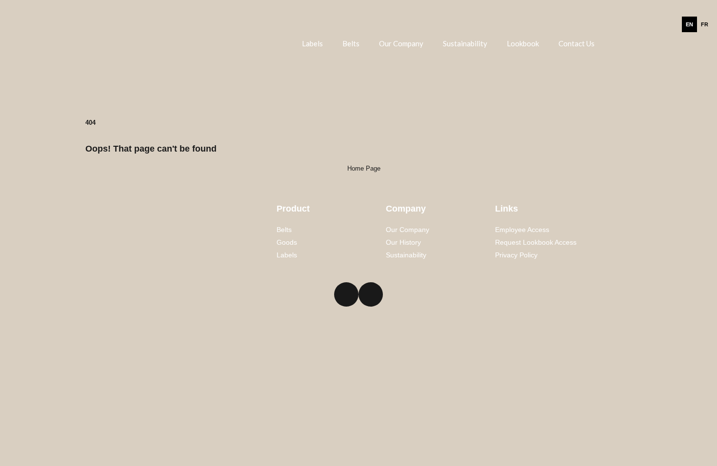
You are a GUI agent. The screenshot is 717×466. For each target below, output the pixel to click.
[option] (704, 24)
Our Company (401, 43)
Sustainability (465, 43)
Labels (312, 43)
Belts (350, 43)
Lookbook (523, 43)
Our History (403, 242)
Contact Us (576, 43)
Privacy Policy (516, 255)
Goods (287, 242)
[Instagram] (370, 294)
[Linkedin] (346, 294)
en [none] (689, 24)
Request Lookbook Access (536, 242)
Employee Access (522, 229)
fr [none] (704, 24)
